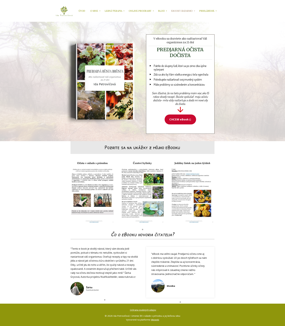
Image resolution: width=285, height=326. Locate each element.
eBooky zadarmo (182, 10)
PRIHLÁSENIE (206, 10)
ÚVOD (82, 10)
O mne (94, 10)
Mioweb (155, 319)
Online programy (140, 10)
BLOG (161, 10)
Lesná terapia (113, 10)
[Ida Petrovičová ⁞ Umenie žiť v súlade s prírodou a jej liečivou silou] (64, 11)
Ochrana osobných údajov (143, 309)
